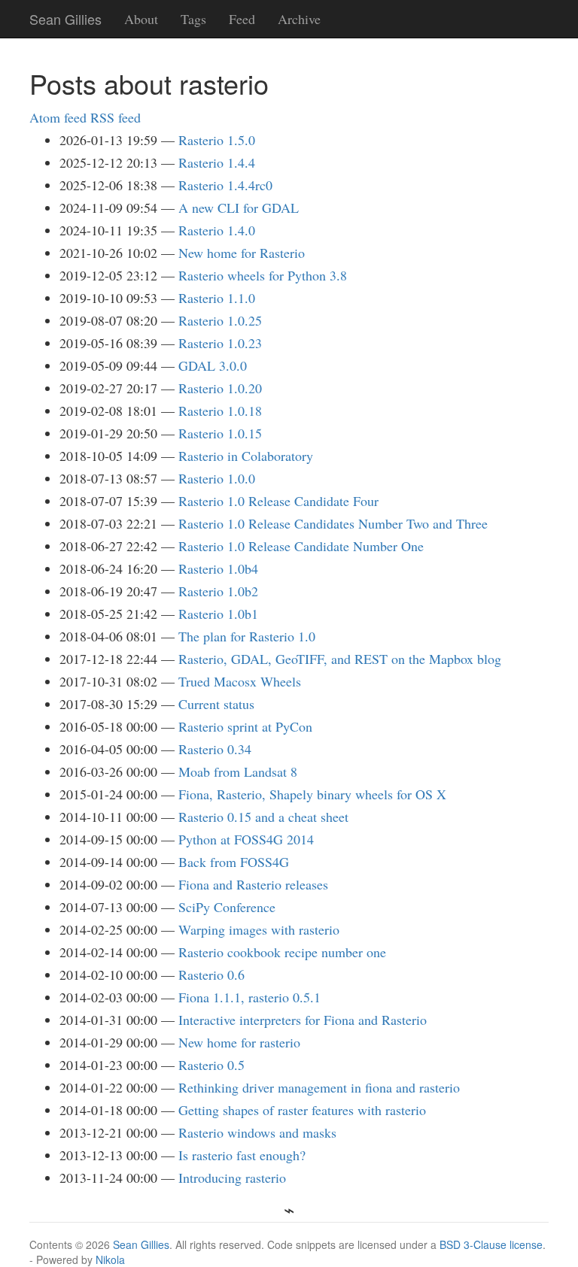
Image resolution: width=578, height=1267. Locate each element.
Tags (193, 19)
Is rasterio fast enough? (242, 1155)
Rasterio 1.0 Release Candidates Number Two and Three (333, 523)
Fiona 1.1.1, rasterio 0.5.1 (249, 997)
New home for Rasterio (241, 253)
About (141, 19)
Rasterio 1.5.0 (216, 140)
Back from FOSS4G (233, 862)
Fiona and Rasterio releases (253, 884)
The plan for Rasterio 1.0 (246, 636)
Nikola (110, 1259)
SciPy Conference (226, 907)
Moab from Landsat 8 (237, 771)
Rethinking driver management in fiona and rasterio (319, 1087)
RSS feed (115, 117)
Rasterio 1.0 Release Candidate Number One (301, 546)
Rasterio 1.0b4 (218, 568)
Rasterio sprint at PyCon (245, 726)
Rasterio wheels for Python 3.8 (262, 275)
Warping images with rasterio (258, 929)
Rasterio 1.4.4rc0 (225, 185)
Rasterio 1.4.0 (216, 230)
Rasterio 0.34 (214, 749)
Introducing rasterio (232, 1177)
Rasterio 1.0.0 (216, 478)
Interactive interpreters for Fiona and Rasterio (302, 1020)
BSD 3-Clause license (491, 1244)
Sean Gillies (141, 1244)
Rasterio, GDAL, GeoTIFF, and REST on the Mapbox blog (339, 659)
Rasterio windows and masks (257, 1132)
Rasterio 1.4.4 (216, 162)
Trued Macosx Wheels (239, 681)
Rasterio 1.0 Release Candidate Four (278, 501)
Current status (216, 704)
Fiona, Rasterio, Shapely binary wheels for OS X (312, 794)
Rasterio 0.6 (211, 974)
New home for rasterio (239, 1042)
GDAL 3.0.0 (212, 365)
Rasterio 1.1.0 (216, 298)
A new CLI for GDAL (238, 208)
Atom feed (58, 117)
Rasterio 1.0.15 (220, 433)
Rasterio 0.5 (211, 1065)
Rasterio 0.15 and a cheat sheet (263, 817)
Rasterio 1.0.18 (220, 411)
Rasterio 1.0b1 (218, 614)
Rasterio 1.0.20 (220, 388)
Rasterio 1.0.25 (220, 320)
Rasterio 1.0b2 (218, 591)
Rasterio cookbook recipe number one (282, 952)
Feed (242, 19)
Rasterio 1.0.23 (220, 343)
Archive (299, 19)
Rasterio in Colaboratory (245, 456)
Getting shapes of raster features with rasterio (302, 1110)
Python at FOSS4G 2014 (246, 839)
